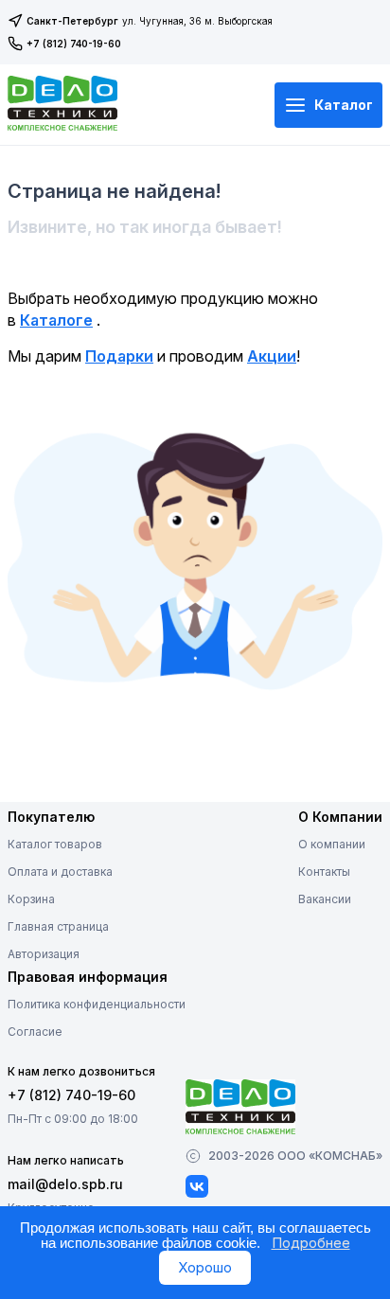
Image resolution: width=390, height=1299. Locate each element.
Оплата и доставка (60, 871)
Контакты (324, 871)
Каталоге (56, 320)
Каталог (343, 105)
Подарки (119, 356)
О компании (331, 844)
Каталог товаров (55, 844)
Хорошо (205, 1267)
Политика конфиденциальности (97, 1004)
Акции (271, 356)
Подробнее (311, 1243)
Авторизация (44, 954)
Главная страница (58, 926)
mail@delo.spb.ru (65, 1184)
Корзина (31, 899)
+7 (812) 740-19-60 (74, 43)
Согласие (35, 1031)
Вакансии (324, 899)
